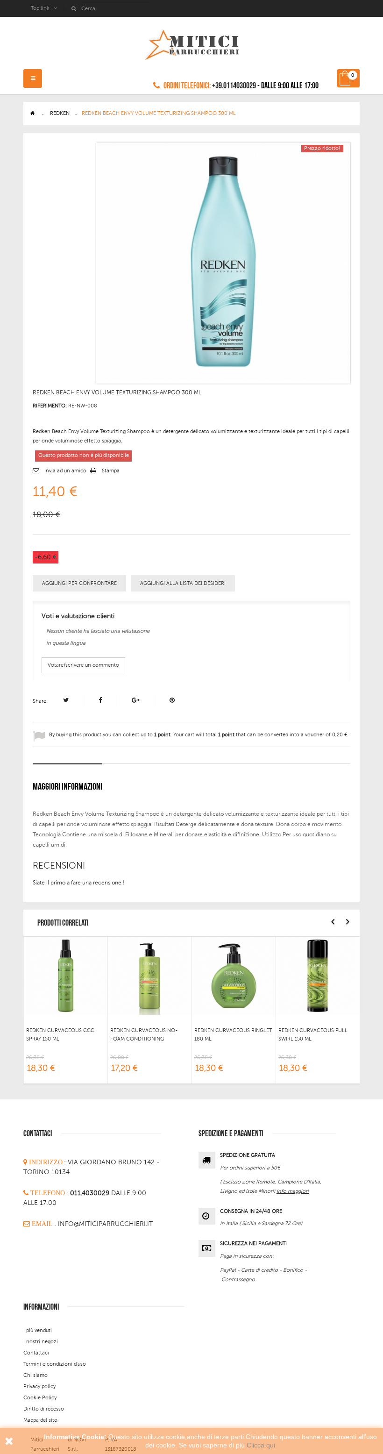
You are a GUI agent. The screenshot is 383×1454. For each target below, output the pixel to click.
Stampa (111, 471)
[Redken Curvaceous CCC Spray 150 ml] (65, 975)
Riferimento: (50, 406)
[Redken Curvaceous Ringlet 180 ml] (234, 975)
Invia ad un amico (65, 471)
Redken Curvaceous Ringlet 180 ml (233, 1034)
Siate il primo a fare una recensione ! (79, 882)
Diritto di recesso (43, 1409)
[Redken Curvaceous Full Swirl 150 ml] (318, 975)
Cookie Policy (40, 1398)
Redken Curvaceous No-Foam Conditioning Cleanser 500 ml (143, 1034)
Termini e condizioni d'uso (54, 1364)
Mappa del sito (40, 1420)
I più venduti (37, 1330)
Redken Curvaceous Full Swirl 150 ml (313, 1034)
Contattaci (36, 1353)
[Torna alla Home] (32, 113)
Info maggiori (293, 1191)
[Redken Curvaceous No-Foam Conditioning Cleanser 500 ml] (150, 975)
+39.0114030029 (234, 86)
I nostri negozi (40, 1342)
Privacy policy (39, 1386)
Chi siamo (35, 1375)
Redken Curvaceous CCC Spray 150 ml (60, 1034)
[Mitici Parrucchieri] (191, 43)
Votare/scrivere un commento (83, 665)
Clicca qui (261, 1445)
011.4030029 (90, 1193)
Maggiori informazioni (67, 786)
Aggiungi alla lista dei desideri (183, 583)
